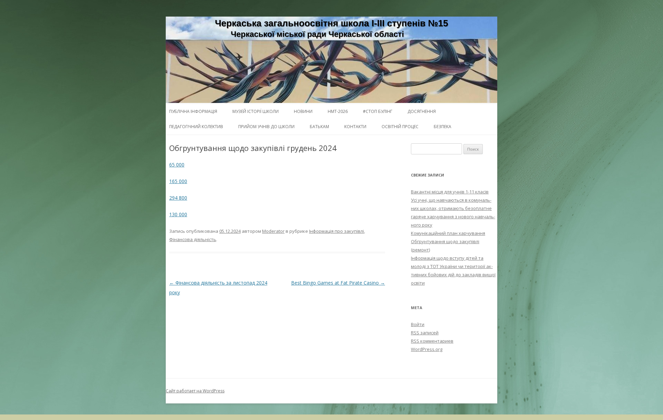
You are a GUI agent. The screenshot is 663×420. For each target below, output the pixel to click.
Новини (303, 111)
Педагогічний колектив (196, 127)
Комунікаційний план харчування (448, 233)
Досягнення (421, 111)
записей (425, 333)
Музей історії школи (255, 111)
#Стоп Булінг (377, 111)
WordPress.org (426, 349)
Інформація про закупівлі (336, 231)
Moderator (273, 231)
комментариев (432, 341)
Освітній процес (400, 127)
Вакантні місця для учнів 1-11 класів (450, 192)
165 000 (178, 181)
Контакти (355, 127)
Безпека (442, 127)
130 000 (178, 214)
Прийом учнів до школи (266, 127)
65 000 (176, 164)
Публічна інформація (193, 111)
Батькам (319, 127)
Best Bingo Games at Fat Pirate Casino (338, 282)
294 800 (178, 197)
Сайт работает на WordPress (195, 391)
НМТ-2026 (338, 111)
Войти (417, 324)
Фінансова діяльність (192, 239)
